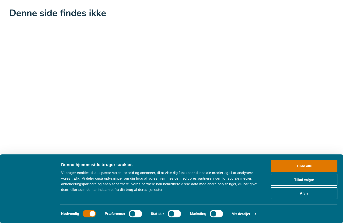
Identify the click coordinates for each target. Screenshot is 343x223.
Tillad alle (304, 166)
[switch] (135, 213)
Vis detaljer (241, 214)
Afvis (304, 193)
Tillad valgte (304, 180)
